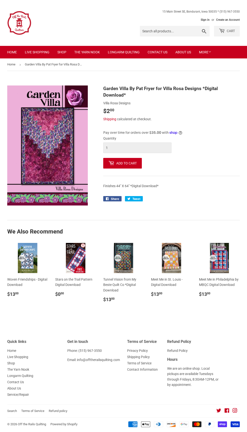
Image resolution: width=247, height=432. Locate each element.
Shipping (109, 119)
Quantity (109, 138)
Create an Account (228, 19)
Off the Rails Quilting (32, 424)
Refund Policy (177, 351)
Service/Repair (18, 395)
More (203, 52)
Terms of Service (139, 363)
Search (12, 411)
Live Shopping (37, 52)
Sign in (205, 19)
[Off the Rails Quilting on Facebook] (226, 411)
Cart (230, 31)
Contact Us (157, 52)
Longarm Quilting (124, 52)
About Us (183, 52)
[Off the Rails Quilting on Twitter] (218, 411)
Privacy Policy (137, 351)
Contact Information (142, 369)
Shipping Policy (138, 357)
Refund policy (58, 411)
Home (12, 52)
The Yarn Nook (87, 52)
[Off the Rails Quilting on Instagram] (235, 411)
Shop (61, 52)
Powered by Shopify (63, 424)
